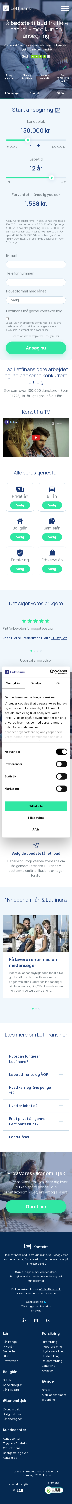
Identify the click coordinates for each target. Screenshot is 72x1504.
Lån (6, 1333)
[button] (31, 651)
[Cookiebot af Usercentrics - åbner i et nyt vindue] (50, 672)
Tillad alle (36, 806)
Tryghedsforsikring (15, 1443)
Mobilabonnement (54, 1395)
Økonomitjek (11, 1409)
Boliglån (10, 1371)
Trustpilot (59, 638)
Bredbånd (48, 1399)
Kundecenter (36, 1280)
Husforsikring (51, 1356)
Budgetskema (12, 1414)
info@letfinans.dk (50, 1289)
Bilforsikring (49, 1342)
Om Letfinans (11, 1448)
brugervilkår (52, 336)
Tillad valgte (36, 817)
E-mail (11, 255)
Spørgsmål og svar (15, 1453)
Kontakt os (10, 1457)
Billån (6, 1356)
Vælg (20, 505)
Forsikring (51, 1333)
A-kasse (47, 1370)
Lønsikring (48, 1366)
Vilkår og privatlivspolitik (36, 1306)
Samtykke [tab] (13, 683)
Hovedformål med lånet (26, 291)
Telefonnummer (20, 273)
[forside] (17, 8)
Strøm (46, 1390)
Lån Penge (10, 1342)
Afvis (36, 829)
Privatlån (8, 1346)
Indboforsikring (52, 1346)
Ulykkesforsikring (53, 1351)
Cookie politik (34, 1302)
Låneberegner (12, 1419)
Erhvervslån (10, 1361)
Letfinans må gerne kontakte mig (34, 311)
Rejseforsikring (52, 1361)
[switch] (61, 764)
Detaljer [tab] (36, 683)
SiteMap (36, 1310)
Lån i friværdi (11, 1390)
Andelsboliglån (13, 1385)
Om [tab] (58, 683)
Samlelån (9, 1351)
